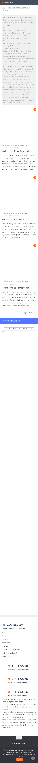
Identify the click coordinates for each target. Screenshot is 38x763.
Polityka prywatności (9, 653)
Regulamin (5, 646)
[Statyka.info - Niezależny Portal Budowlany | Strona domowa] (9, 3)
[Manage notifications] (33, 758)
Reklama (5, 639)
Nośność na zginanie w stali (15, 219)
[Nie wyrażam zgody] (35, 755)
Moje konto (6, 632)
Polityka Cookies (8, 656)
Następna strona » (28, 312)
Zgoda (19, 760)
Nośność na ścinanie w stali (15, 151)
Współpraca (6, 643)
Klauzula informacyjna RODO (12, 649)
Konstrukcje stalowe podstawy (15, 145)
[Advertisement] (15, 510)
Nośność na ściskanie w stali (16, 287)
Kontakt (4, 636)
